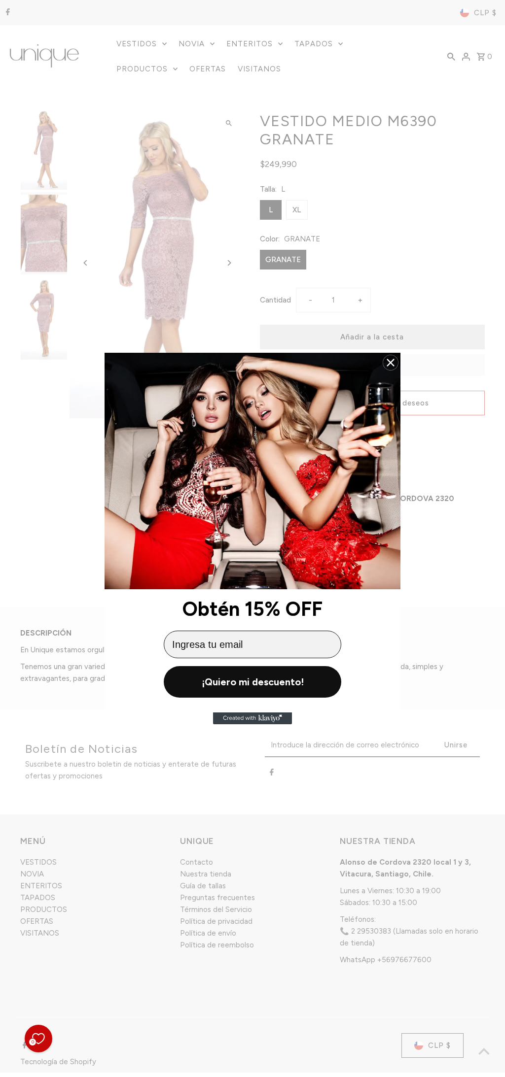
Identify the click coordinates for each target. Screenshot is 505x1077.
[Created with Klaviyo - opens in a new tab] (252, 718)
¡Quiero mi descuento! (253, 682)
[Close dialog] (390, 362)
